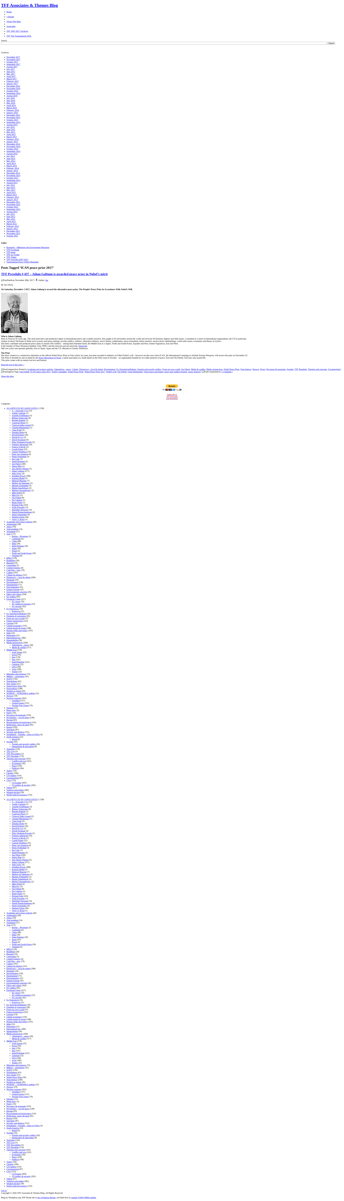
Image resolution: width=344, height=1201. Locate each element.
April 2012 (11, 221)
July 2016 (10, 98)
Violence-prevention (15, 790)
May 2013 (10, 190)
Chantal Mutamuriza (20, 427)
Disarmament (12, 585)
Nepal (14, 551)
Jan (46, 280)
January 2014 (12, 171)
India (14, 543)
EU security (17, 606)
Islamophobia (12, 640)
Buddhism (10, 560)
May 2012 (10, 219)
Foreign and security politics (149, 369)
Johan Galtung (18, 471)
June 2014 (10, 158)
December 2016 (13, 86)
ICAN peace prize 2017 (40, 372)
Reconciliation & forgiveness (18, 722)
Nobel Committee (59, 372)
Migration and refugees (16, 674)
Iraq (13, 659)
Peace (262, 369)
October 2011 (12, 236)
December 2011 (13, 231)
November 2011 (13, 233)
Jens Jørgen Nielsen (20, 469)
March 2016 (11, 108)
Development (109, 369)
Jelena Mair (17, 466)
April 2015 (11, 134)
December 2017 (13, 57)
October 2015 (12, 120)
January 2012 (12, 229)
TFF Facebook (12, 250)
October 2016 (12, 91)
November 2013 (13, 175)
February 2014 (12, 168)
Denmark (10, 580)
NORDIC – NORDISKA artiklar (20, 693)
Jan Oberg (185, 369)
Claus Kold (17, 430)
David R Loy (17, 437)
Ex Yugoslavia (12, 609)
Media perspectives (214, 369)
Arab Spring (17, 652)
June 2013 (10, 187)
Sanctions (10, 729)
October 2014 (12, 149)
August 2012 (11, 212)
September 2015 (13, 122)
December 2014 (13, 144)
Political (15, 768)
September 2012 (13, 209)
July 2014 (10, 156)
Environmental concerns (16, 592)
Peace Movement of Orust (50, 358)
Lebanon (15, 664)
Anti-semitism (12, 529)
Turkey (9, 771)
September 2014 (13, 151)
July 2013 (10, 185)
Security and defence (15, 732)
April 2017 (11, 76)
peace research (194, 372)
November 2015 (13, 117)
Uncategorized (334, 369)
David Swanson (18, 440)
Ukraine (9, 773)
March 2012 (11, 224)
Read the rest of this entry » (12, 365)
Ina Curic (16, 459)
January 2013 (12, 200)
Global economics (14, 626)
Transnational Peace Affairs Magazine (22, 262)
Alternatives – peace (20, 645)
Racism (9, 720)
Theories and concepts (317, 369)
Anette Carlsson (18, 413)
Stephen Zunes (18, 517)
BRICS (9, 558)
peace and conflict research (175, 372)
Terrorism (10, 749)
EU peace (16, 601)
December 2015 (13, 115)
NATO (9, 679)
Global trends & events (16, 628)
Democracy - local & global (91, 369)
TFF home (10, 252)
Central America (13, 568)
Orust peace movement (153, 372)
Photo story (11, 710)
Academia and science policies (40, 369)
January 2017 (12, 84)
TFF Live (10, 751)
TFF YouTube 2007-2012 (17, 259)
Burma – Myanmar (20, 536)
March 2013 (11, 195)
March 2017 (11, 79)
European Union (13, 599)
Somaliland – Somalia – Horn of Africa (23, 734)
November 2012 (13, 204)
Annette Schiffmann (20, 415)
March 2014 (11, 166)
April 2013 (11, 192)
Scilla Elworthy (18, 507)
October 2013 (12, 178)
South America (12, 737)
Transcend (82, 346)
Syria (14, 669)
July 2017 (10, 69)
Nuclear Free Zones (20, 705)
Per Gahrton (17, 500)
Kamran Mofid (18, 478)
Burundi (9, 563)
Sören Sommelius (19, 514)
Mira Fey (16, 495)
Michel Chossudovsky (21, 490)
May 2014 (10, 161)
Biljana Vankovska (20, 418)
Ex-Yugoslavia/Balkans (126, 369)
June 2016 (10, 100)
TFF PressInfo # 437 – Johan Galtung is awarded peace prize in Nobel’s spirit (54, 274)
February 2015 (12, 139)
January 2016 (12, 113)
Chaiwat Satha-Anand (21, 425)
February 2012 (12, 226)
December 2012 (13, 202)
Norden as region (13, 691)
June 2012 (10, 216)
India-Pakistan (18, 546)
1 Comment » (227, 372)
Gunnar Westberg (19, 452)
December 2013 (13, 173)
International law (13, 638)
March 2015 (11, 137)
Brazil (14, 739)
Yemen (15, 672)
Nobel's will (111, 372)
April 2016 (11, 105)
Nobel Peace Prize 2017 (95, 372)
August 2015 (11, 125)
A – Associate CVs (20, 411)
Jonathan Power (18, 476)
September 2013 (13, 180)
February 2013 (12, 197)
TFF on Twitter (12, 255)
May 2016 (10, 103)
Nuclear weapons (13, 698)
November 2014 (13, 146)
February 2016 (12, 110)
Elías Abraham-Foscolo (22, 442)
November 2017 (13, 59)
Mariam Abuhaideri (20, 485)
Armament (10, 531)
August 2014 (11, 154)
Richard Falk (17, 505)
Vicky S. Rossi (18, 519)
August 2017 (11, 67)
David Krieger (18, 435)
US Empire (16, 783)
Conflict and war (19, 761)
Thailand (15, 556)
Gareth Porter (17, 449)
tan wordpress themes (46, 1197)
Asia (8, 534)
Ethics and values (13, 594)
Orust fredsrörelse (135, 372)
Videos (9, 787)
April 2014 (11, 163)
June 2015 (10, 129)
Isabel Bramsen (18, 461)
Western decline (13, 792)
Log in (4, 1190)
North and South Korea (22, 553)
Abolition (16, 700)
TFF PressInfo (301, 369)
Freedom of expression (16, 616)
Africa (9, 527)
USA (8, 780)
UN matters (11, 775)
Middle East (11, 650)
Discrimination (12, 587)
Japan (14, 548)
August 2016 (11, 96)
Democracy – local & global (18, 577)
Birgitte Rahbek (18, 420)
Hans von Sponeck (20, 454)
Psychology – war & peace (17, 717)
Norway (255, 369)
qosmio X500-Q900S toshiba (83, 1197)
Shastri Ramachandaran (22, 512)
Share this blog (7, 376)
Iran (13, 657)
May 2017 (10, 74)
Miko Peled (17, 493)
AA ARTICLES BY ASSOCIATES (21, 408)
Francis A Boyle (19, 447)
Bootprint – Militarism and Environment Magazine (27, 247)
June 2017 (10, 71)
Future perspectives (14, 621)
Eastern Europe (12, 589)
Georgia (9, 623)
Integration (11, 635)
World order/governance (16, 795)
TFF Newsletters (13, 754)
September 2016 (13, 93)
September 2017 (13, 64)
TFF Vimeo (11, 257)
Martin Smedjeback (20, 488)
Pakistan (10, 708)
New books (11, 684)
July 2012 (10, 214)
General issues (18, 703)
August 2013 (11, 183)
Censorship (11, 565)
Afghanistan (11, 524)
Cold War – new (13, 570)
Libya (14, 667)
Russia (9, 727)
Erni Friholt (24, 372)
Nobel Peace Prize (231, 369)
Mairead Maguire (19, 481)
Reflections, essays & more (17, 725)
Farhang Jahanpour (20, 444)
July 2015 (10, 127)
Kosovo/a (16, 611)
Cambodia (16, 539)
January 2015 (12, 142)
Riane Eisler (17, 502)
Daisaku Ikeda (18, 432)
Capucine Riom (18, 423)
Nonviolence (245, 369)
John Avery (17, 473)
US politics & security (21, 785)
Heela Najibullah (19, 456)
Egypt (14, 655)
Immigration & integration (23, 746)
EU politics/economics (21, 604)
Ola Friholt (122, 372)
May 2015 (10, 132)
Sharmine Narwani (20, 510)
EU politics (11, 597)
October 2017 (12, 62)
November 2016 (13, 88)
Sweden (290, 369)
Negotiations (11, 681)
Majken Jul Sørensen (21, 483)
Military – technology (15, 676)
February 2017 (12, 81)
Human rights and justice (17, 630)
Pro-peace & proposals (276, 369)
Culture (75, 369)
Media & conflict (198, 369)
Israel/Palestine (18, 662)
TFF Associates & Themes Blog (29, 5)
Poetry (9, 713)
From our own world (171, 369)
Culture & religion (14, 575)
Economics (16, 763)
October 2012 (12, 207)
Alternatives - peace (62, 369)
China (14, 541)
